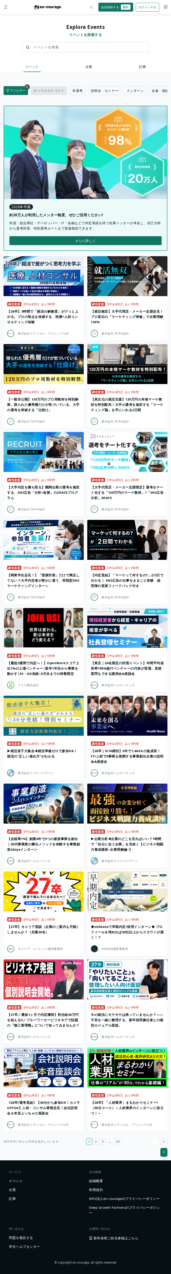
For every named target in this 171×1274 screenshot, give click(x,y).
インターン (135, 90)
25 (118, 1141)
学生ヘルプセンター (24, 1246)
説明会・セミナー (104, 90)
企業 (89, 66)
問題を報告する (21, 1237)
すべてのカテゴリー (49, 90)
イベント (32, 66)
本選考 (77, 90)
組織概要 (96, 1181)
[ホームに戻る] (48, 8)
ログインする (147, 7)
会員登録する (115, 7)
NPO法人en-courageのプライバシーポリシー (124, 1198)
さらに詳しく (85, 240)
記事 (142, 66)
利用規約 (96, 1189)
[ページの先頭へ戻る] (163, 1152)
